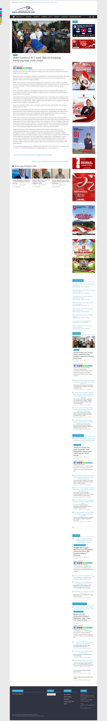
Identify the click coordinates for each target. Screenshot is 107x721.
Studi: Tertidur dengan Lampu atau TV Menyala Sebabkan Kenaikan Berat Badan (83, 664)
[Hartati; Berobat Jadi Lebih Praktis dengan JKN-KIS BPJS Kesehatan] (60, 169)
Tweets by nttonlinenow (17, 694)
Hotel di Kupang (67, 696)
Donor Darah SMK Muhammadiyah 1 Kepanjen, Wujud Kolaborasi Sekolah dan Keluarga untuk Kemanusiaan (83, 426)
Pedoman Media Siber (75, 16)
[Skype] (28, 68)
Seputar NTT (19, 16)
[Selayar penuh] (93, 35)
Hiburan (56, 16)
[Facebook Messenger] (29, 68)
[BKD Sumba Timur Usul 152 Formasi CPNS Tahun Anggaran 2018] (41, 169)
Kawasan (28, 16)
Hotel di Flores (67, 694)
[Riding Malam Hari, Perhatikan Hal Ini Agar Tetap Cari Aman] (83, 591)
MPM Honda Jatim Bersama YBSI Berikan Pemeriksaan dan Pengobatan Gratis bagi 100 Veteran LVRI (83, 386)
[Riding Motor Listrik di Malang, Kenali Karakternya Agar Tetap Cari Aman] (83, 582)
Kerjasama (66, 699)
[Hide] (0, 24)
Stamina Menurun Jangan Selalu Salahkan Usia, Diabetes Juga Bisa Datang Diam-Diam (84, 355)
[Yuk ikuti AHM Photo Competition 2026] (82, 575)
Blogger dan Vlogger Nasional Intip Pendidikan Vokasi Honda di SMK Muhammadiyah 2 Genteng (83, 551)
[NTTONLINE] (13, 16)
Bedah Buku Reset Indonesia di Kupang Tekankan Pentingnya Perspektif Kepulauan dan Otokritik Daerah (54, 1)
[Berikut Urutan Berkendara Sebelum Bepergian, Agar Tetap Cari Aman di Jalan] (83, 607)
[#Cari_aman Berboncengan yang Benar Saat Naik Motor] (83, 651)
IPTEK (50, 16)
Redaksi (65, 703)
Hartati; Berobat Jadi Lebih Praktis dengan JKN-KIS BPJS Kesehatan (61, 181)
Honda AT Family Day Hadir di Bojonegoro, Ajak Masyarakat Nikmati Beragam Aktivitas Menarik (83, 506)
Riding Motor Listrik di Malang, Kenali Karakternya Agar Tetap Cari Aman (82, 586)
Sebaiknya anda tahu (78, 611)
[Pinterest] (19, 68)
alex (22, 63)
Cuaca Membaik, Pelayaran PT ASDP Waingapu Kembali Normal (21, 181)
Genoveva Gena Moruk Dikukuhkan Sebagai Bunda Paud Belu (32, 155)
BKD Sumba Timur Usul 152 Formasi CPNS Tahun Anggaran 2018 (41, 181)
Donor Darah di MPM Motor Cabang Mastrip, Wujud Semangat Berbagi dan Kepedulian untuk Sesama (83, 414)
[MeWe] (21, 68)
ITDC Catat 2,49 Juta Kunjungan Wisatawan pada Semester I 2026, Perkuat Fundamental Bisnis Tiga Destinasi (84, 494)
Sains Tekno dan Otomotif (79, 545)
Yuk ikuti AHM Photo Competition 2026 (81, 321)
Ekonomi (36, 16)
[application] (83, 30)
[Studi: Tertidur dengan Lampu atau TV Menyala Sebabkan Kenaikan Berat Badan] (83, 660)
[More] (31, 68)
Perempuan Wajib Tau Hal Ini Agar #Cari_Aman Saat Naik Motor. (82, 646)
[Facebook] (14, 68)
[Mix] (22, 68)
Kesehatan (65, 16)
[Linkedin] (17, 68)
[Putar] (74, 35)
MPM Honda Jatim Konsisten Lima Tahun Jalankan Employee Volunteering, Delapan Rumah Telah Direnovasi (83, 482)
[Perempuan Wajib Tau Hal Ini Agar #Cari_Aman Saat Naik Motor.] (83, 642)
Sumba (15, 55)
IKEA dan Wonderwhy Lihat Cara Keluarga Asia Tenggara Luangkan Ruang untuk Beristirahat (83, 519)
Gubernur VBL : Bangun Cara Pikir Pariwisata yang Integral (51, 161)
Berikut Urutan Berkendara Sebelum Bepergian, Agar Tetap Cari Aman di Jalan (82, 617)
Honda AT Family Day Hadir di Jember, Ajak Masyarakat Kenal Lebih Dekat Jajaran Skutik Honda (83, 451)
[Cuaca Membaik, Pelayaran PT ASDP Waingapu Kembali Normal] (21, 169)
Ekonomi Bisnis (77, 445)
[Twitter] (15, 68)
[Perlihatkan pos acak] (93, 16)
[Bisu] (90, 35)
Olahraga (44, 16)
